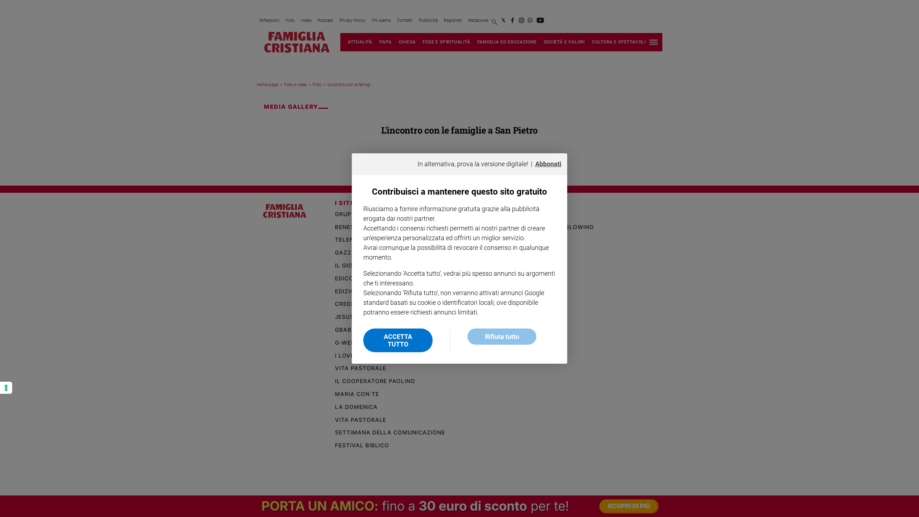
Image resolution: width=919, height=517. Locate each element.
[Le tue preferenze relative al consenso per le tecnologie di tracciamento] (6, 388)
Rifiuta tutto (502, 336)
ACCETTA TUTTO (398, 340)
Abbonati (548, 164)
